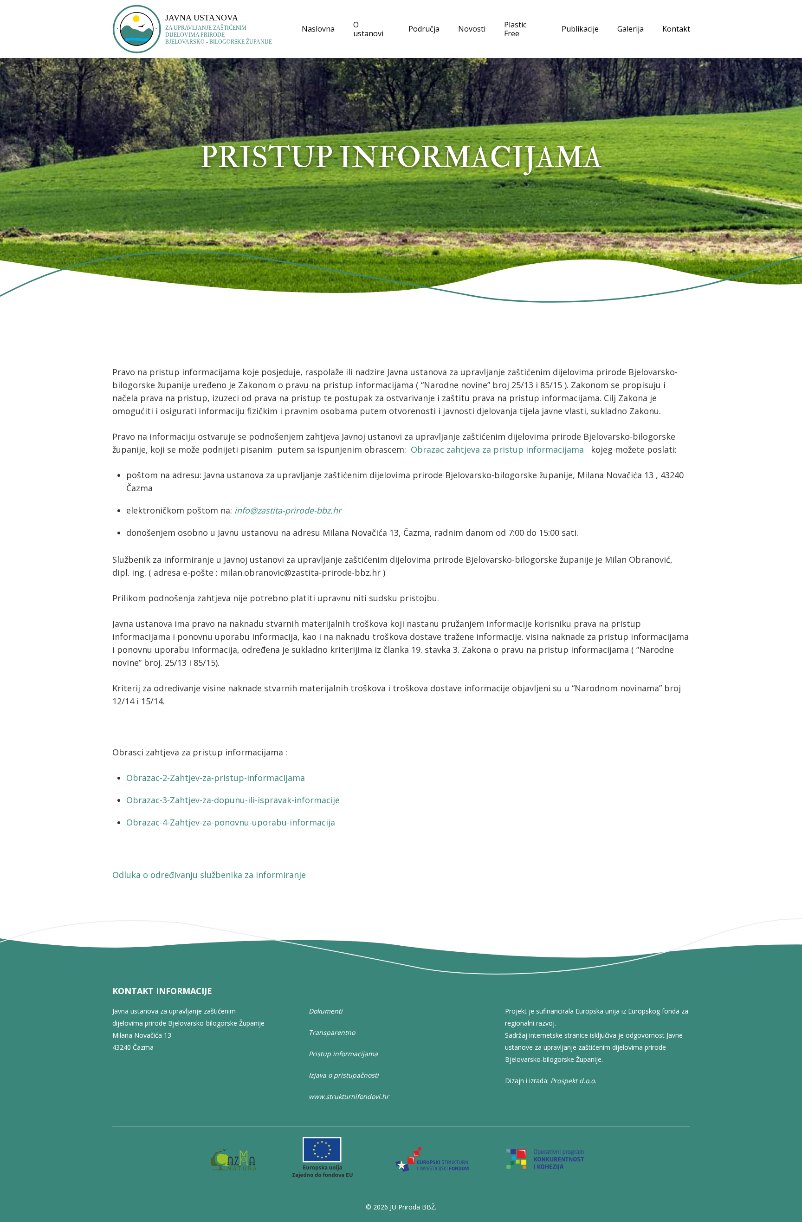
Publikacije (580, 29)
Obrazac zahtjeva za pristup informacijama (497, 449)
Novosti (471, 29)
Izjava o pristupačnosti (344, 1075)
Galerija (630, 29)
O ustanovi (368, 29)
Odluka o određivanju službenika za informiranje (209, 874)
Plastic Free (515, 29)
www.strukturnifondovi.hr (349, 1096)
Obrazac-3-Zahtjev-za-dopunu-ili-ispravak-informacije (233, 800)
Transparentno (332, 1032)
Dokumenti (326, 1011)
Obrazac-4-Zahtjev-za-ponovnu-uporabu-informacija (230, 822)
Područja (424, 29)
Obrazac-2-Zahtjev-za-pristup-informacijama (215, 777)
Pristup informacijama (343, 1053)
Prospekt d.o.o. (573, 1080)
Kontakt (676, 29)
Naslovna (318, 29)
